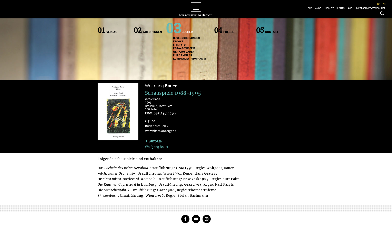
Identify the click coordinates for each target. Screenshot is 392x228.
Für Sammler (182, 55)
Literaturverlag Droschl (196, 9)
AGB (350, 8)
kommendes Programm (189, 58)
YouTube (196, 219)
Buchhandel (315, 8)
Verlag (111, 32)
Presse (228, 32)
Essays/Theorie (184, 48)
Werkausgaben (183, 51)
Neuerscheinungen (186, 38)
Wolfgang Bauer (156, 147)
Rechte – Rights (335, 8)
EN (384, 4)
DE (378, 4)
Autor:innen (152, 32)
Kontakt (271, 32)
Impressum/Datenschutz (370, 8)
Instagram (207, 219)
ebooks (178, 41)
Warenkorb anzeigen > (161, 131)
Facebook (185, 219)
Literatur (180, 45)
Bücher (187, 32)
